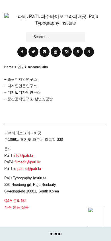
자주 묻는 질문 (16, 207)
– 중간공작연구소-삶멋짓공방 (28, 99)
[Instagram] (67, 52)
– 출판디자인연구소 (20, 79)
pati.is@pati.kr (29, 168)
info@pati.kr (23, 155)
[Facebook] (22, 52)
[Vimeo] (45, 52)
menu (56, 233)
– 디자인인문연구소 (20, 86)
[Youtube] (56, 52)
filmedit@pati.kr (27, 162)
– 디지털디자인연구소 (22, 92)
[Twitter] (33, 52)
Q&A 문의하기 (16, 200)
